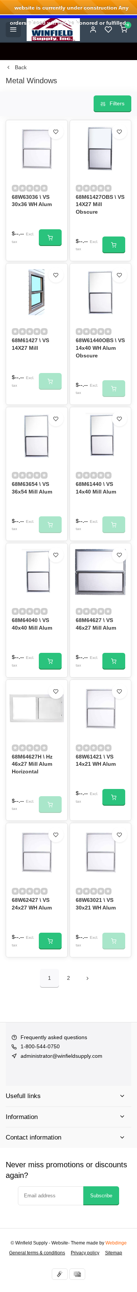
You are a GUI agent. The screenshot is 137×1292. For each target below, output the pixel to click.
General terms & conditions (37, 1252)
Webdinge (116, 1243)
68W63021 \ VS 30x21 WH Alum (96, 904)
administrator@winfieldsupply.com (61, 1056)
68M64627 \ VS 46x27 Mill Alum (96, 624)
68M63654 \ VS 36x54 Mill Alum (32, 488)
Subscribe (101, 1195)
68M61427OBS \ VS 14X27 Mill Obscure (100, 204)
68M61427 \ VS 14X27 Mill (30, 344)
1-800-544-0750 (40, 1046)
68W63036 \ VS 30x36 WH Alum (32, 201)
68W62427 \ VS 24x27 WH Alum (32, 904)
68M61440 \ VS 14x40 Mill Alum (96, 488)
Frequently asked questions (54, 1037)
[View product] (50, 237)
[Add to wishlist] (56, 131)
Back (21, 67)
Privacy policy (85, 1252)
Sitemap (113, 1252)
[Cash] (60, 1274)
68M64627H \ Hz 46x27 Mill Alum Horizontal (32, 764)
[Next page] (87, 978)
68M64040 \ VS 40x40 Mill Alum (32, 624)
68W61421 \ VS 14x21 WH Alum (96, 760)
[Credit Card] (77, 1274)
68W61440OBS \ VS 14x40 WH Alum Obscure (100, 347)
